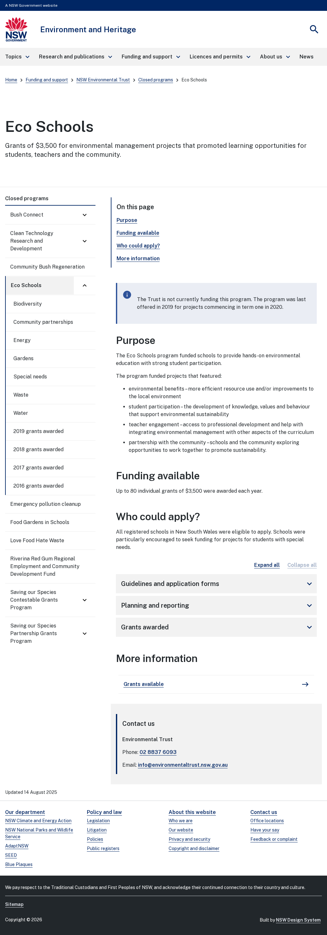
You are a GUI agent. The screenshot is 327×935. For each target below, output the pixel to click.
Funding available (138, 233)
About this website (192, 812)
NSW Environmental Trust (103, 79)
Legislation (98, 820)
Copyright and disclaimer (194, 848)
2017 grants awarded (38, 468)
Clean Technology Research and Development (31, 241)
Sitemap (14, 904)
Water (20, 413)
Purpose (127, 220)
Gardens (23, 358)
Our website (181, 829)
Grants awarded (217, 627)
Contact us (263, 812)
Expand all (267, 565)
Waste (20, 395)
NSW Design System (298, 920)
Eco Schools (26, 285)
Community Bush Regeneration (47, 267)
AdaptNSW (16, 845)
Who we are (181, 820)
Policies (95, 839)
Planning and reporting (217, 605)
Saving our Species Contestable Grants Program (34, 600)
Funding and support (47, 79)
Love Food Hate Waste (37, 540)
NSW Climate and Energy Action (38, 820)
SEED (11, 855)
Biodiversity (27, 304)
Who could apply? (138, 246)
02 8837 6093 (158, 752)
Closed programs (155, 79)
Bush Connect (26, 215)
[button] (17, 57)
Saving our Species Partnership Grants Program (33, 633)
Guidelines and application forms (217, 584)
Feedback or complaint (274, 839)
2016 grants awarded (38, 486)
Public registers (103, 848)
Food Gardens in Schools (39, 522)
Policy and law (104, 812)
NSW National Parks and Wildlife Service (39, 833)
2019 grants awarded (38, 431)
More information (138, 258)
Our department (25, 812)
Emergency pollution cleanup (45, 504)
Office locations (267, 820)
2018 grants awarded (38, 449)
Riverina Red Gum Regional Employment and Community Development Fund (45, 566)
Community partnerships (43, 322)
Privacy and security (189, 839)
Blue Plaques (19, 864)
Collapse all (302, 565)
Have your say (264, 829)
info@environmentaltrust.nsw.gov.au (183, 765)
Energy (22, 340)
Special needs (30, 377)
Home (11, 79)
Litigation (97, 829)
